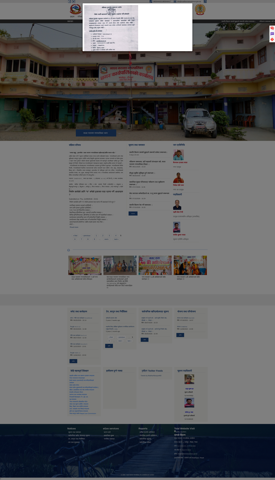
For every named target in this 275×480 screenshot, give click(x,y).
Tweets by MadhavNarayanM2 (151, 375)
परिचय (80, 16)
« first (75, 236)
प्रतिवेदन (140, 16)
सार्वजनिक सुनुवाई (145, 439)
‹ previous (86, 236)
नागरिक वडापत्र (109, 439)
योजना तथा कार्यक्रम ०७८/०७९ (185, 318)
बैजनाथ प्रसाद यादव (180, 162)
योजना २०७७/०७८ (182, 326)
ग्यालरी (178, 16)
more (133, 213)
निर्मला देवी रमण (178, 185)
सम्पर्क (186, 16)
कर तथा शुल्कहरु (74, 442)
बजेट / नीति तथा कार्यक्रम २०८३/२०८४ (81, 318)
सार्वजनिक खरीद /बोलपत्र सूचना (79, 436)
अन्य (73, 361)
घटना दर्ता (107, 432)
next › (107, 239)
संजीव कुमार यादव (179, 235)
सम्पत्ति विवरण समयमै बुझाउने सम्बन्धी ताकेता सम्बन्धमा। (214, 21)
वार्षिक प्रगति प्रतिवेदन (147, 432)
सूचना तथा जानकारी (153, 16)
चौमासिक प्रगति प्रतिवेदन (148, 436)
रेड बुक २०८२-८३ (75, 326)
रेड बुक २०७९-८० (75, 353)
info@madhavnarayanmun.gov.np (187, 454)
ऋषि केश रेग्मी (178, 212)
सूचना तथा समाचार (74, 432)
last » (116, 239)
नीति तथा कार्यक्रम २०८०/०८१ (78, 344)
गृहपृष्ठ (72, 16)
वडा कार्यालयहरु (90, 16)
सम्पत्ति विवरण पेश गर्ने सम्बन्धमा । (141, 205)
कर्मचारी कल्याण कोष (111, 318)
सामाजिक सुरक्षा (109, 436)
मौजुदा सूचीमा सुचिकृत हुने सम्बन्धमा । (142, 173)
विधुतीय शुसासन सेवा (126, 16)
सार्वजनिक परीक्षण (145, 442)
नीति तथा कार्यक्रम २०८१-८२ (78, 335)
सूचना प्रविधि (168, 16)
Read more (74, 227)
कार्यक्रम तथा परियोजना (108, 16)
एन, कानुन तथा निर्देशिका (76, 439)
